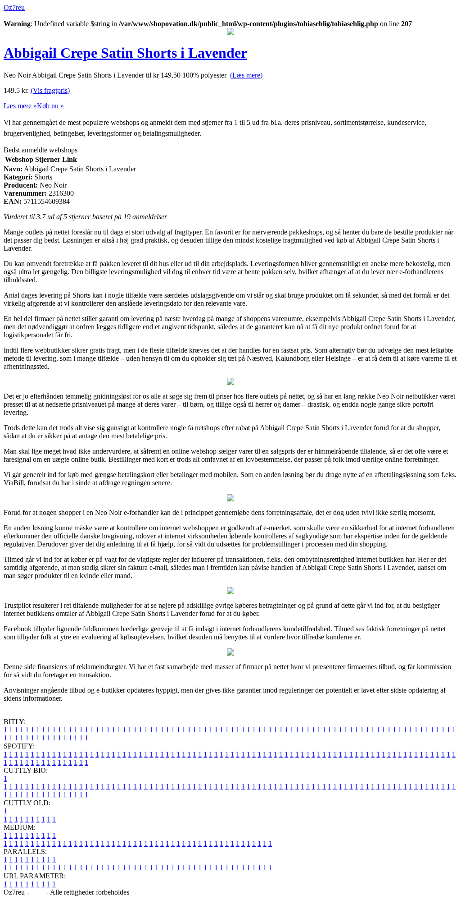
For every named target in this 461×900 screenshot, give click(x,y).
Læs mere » (20, 106)
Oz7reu (14, 7)
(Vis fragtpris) (50, 90)
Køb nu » (50, 106)
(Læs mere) (246, 75)
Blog (38, 892)
